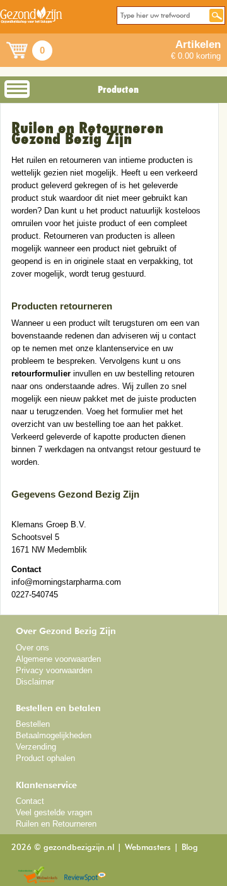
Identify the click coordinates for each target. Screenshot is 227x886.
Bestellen (33, 724)
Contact (30, 801)
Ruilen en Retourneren (56, 824)
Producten (118, 89)
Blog (190, 848)
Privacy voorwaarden (54, 670)
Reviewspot (85, 875)
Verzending (36, 746)
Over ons (32, 647)
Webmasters (148, 848)
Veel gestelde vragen (54, 812)
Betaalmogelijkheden (53, 735)
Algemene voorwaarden (58, 659)
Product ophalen (45, 758)
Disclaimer (35, 681)
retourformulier (41, 373)
